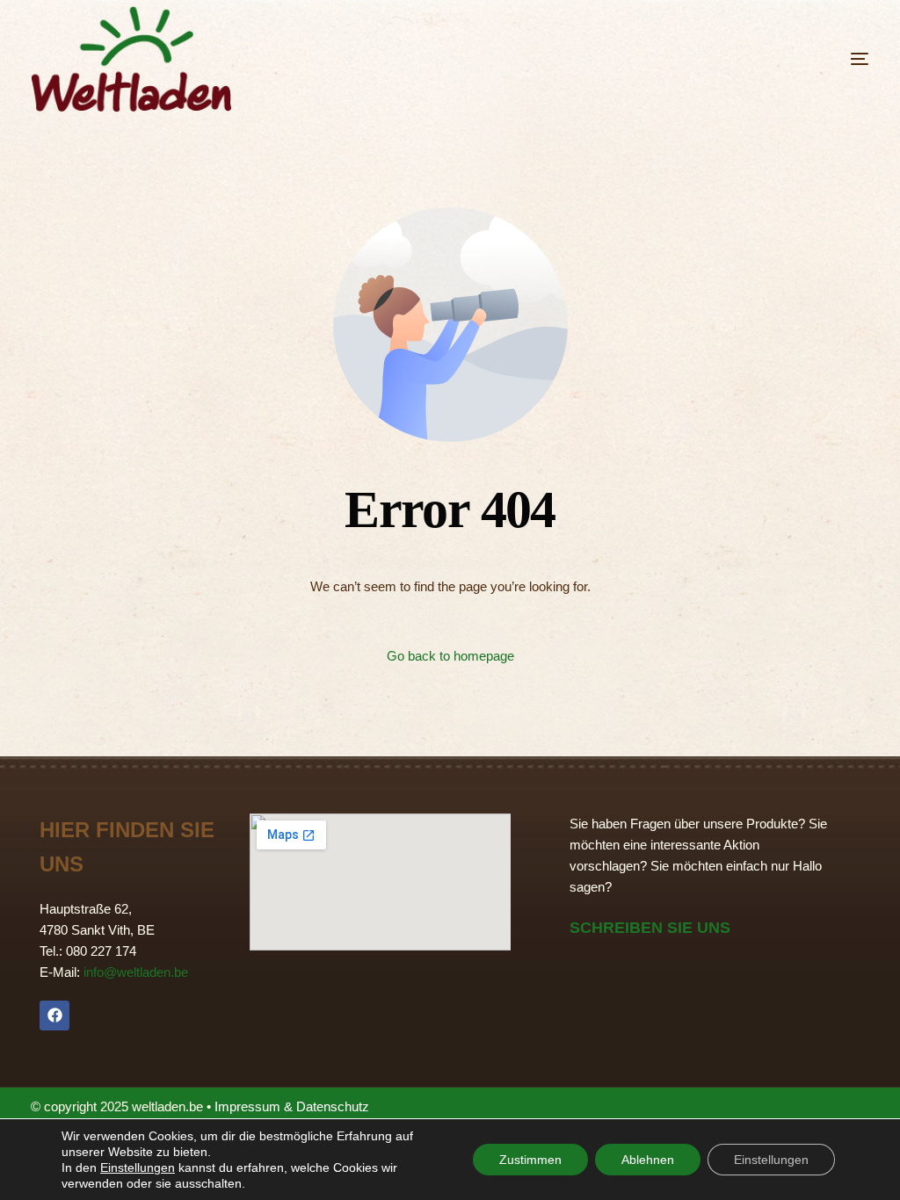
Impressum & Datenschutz (291, 1106)
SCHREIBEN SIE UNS (650, 927)
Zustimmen (530, 1160)
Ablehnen (647, 1160)
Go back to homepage (450, 655)
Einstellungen (137, 1167)
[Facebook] (54, 1015)
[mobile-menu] (815, 59)
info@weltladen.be (135, 972)
